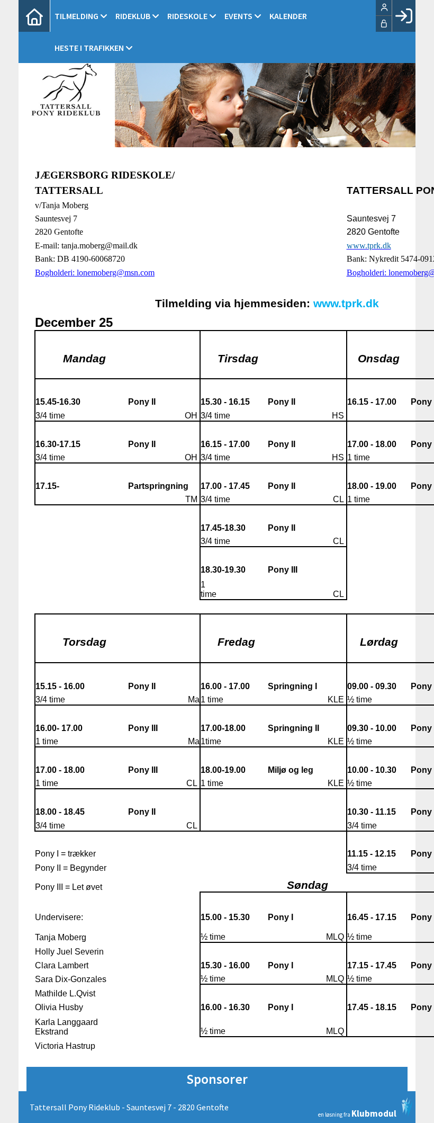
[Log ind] (403, 16)
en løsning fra (357, 1113)
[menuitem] (34, 16)
